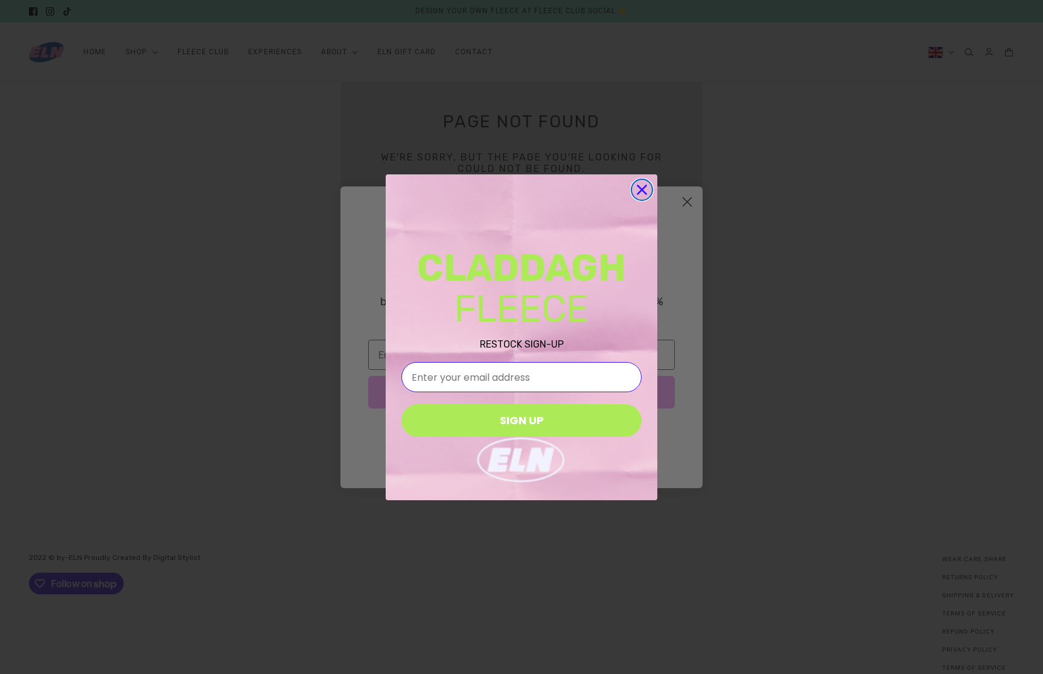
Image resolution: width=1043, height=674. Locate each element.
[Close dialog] (641, 189)
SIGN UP (522, 420)
